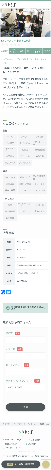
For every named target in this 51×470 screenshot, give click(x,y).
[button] (46, 464)
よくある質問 (34, 440)
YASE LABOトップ (13, 440)
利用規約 (32, 444)
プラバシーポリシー (14, 448)
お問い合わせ (11, 444)
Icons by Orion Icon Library (25, 451)
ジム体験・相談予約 (21, 464)
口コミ (29, 51)
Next (47, 23)
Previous (3, 23)
